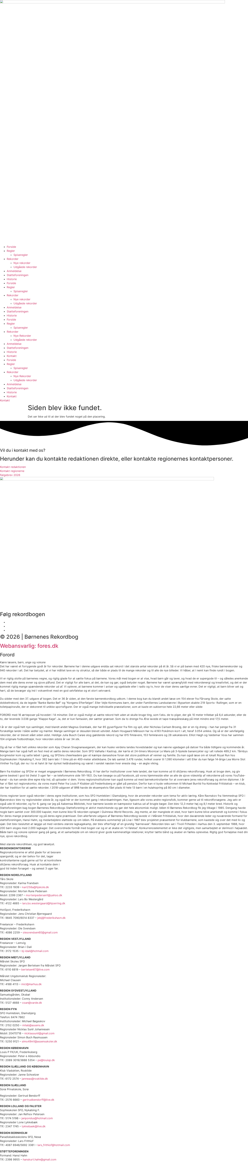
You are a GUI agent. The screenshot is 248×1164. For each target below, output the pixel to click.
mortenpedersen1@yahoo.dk (44, 895)
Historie (12, 279)
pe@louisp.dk (46, 1060)
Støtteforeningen (17, 275)
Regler (11, 250)
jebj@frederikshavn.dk (51, 917)
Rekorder (12, 259)
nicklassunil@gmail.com (39, 1033)
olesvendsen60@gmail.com (40, 932)
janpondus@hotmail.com (37, 1118)
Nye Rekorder (22, 335)
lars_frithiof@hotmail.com (53, 1145)
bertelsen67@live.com (35, 969)
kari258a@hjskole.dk (35, 887)
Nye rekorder (21, 263)
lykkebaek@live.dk (34, 1126)
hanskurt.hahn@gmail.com (39, 1159)
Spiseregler (20, 255)
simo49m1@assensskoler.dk (39, 1041)
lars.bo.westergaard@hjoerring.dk (43, 903)
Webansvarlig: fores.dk (29, 646)
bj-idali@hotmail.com (35, 951)
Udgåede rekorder (25, 267)
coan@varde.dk (32, 1002)
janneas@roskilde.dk (35, 1078)
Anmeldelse (14, 271)
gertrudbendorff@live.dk (38, 1099)
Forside (11, 246)
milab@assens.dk (33, 1025)
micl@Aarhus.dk (31, 984)
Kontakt (12, 356)
